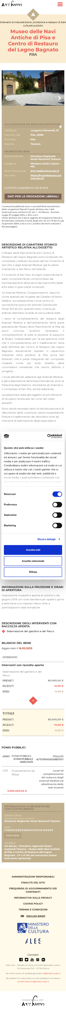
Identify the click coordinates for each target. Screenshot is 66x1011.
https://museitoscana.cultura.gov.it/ (45, 177)
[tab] (33, 631)
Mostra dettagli (47, 539)
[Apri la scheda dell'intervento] (33, 700)
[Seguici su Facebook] (21, 959)
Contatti (33, 954)
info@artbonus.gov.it (50, 973)
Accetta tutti (33, 549)
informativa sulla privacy (33, 897)
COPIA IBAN (12, 835)
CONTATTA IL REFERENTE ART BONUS (26, 188)
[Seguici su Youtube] (32, 959)
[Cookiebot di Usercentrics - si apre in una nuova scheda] (47, 436)
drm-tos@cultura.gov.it (44, 170)
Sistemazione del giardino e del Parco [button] (30, 631)
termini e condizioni (33, 909)
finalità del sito (33, 882)
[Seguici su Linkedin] (43, 959)
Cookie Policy (33, 903)
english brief (35, 916)
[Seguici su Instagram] (37, 959)
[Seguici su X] (26, 959)
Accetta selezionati (33, 561)
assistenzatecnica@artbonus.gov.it (33, 981)
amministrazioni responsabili (33, 876)
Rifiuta (33, 571)
